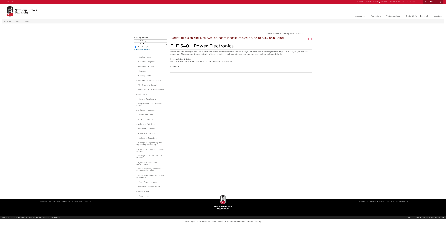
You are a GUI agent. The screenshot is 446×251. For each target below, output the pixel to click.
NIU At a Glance (67, 201)
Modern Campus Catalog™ (250, 222)
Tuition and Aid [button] (393, 16)
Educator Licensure (146, 110)
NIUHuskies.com (402, 201)
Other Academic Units (147, 182)
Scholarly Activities (146, 124)
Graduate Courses (146, 66)
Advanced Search (142, 50)
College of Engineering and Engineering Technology (149, 143)
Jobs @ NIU (391, 201)
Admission (142, 94)
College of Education (147, 138)
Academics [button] (360, 16)
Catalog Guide (144, 76)
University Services (146, 129)
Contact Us (87, 201)
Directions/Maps (54, 201)
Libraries (384, 2)
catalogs (190, 222)
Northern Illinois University (149, 80)
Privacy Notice (55, 217)
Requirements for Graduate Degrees (149, 104)
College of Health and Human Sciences (150, 150)
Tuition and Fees (145, 115)
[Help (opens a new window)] (310, 39)
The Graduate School (147, 85)
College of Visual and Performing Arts (146, 163)
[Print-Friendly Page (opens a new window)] (307, 39)
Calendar (369, 2)
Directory (376, 2)
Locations (438, 16)
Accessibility (381, 201)
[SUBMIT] (440, 2)
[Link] (19, 11)
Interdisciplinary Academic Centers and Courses (148, 170)
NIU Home (7, 21)
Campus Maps (144, 196)
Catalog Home (144, 57)
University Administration (149, 187)
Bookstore (43, 201)
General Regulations (147, 99)
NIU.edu (9, 2)
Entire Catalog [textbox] (140, 41)
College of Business (146, 133)
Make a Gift (393, 2)
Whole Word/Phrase (144, 47)
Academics (17, 21)
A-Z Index (360, 2)
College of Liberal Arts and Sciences (149, 157)
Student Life (411, 16)
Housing (372, 201)
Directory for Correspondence (151, 90)
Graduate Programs (146, 62)
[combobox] (288, 33)
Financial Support (146, 119)
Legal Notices (144, 191)
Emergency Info (362, 201)
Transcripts (78, 201)
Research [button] (424, 16)
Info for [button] (401, 2)
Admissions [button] (376, 16)
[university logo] (223, 202)
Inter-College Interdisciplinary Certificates (150, 176)
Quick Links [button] (411, 2)
